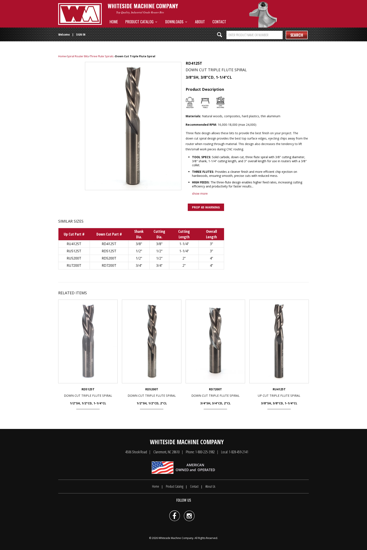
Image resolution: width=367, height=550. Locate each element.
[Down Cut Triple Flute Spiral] (133, 126)
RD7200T (109, 265)
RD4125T (109, 243)
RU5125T (74, 251)
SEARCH (296, 35)
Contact (219, 21)
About (200, 21)
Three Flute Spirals (102, 56)
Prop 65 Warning (206, 207)
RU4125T (74, 243)
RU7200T (74, 265)
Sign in (80, 34)
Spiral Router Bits (78, 56)
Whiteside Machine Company (175, 538)
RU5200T (74, 258)
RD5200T (109, 258)
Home (114, 21)
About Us (210, 486)
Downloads (175, 21)
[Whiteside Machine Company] (80, 14)
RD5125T (109, 251)
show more (200, 193)
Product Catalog (140, 21)
